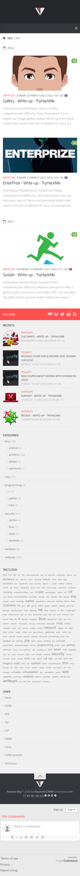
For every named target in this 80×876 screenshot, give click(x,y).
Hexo (8, 697)
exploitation (40, 601)
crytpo (59, 592)
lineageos (33, 619)
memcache (23, 623)
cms (38, 587)
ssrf (66, 658)
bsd (15, 583)
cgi (11, 587)
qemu (15, 649)
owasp (19, 636)
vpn (41, 672)
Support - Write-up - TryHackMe (41, 396)
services (6, 658)
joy (54, 614)
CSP (9, 575)
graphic (54, 605)
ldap (11, 619)
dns (48, 596)
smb (27, 658)
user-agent (57, 667)
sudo (17, 663)
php (27, 640)
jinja (45, 614)
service (69, 654)
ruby (11, 505)
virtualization (30, 672)
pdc (67, 636)
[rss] (74, 315)
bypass (46, 583)
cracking (7, 592)
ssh (60, 658)
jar (26, 614)
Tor (7, 722)
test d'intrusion (55, 663)
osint (64, 632)
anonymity (61, 575)
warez (58, 672)
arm (17, 579)
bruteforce (8, 583)
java (30, 614)
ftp (18, 605)
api (75, 575)
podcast (61, 641)
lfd (16, 619)
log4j (60, 619)
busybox (37, 583)
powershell (8, 645)
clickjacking (24, 587)
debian (13, 461)
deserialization (21, 596)
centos (13, 520)
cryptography (50, 592)
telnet (44, 663)
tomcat (6, 667)
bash (54, 579)
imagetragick (70, 610)
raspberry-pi (42, 649)
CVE (14, 575)
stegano (7, 663)
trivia (21, 667)
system (36, 663)
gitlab (40, 605)
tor (11, 667)
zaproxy (46, 681)
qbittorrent (7, 649)
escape (6, 601)
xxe (28, 681)
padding (34, 636)
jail (22, 614)
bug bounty (23, 583)
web (65, 671)
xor (20, 681)
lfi (19, 619)
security (26, 352)
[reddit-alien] (68, 315)
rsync (14, 654)
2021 (10, 221)
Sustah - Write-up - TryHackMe (29, 274)
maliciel (6, 623)
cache (54, 583)
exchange (20, 601)
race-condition (24, 649)
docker (54, 596)
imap (5, 614)
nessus (25, 628)
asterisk (23, 579)
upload (41, 667)
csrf (65, 592)
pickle (33, 640)
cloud (32, 587)
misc (8, 477)
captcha (69, 583)
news (12, 533)
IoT (19, 575)
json (59, 614)
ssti (70, 658)
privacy (33, 645)
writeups (9, 95)
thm (65, 663)
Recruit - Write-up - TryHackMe (40, 415)
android (13, 448)
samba (39, 654)
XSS (23, 575)
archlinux (14, 454)
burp (31, 583)
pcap (62, 636)
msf (19, 628)
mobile (67, 623)
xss (24, 681)
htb (40, 609)
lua (65, 619)
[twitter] (62, 315)
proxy (57, 645)
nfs (66, 628)
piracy (39, 640)
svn (28, 663)
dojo (60, 596)
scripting (46, 654)
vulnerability (49, 672)
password (43, 636)
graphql (62, 605)
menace (32, 623)
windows (14, 540)
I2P (7, 730)
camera (61, 583)
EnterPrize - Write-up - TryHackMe (31, 183)
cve (4, 596)
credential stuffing (21, 592)
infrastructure (13, 614)
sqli (50, 658)
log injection (52, 619)
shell (13, 658)
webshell (7, 676)
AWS (5, 575)
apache (69, 575)
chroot (16, 587)
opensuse (15, 468)
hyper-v (53, 610)
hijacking (33, 610)
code (43, 587)
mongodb (6, 628)
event (12, 601)
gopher (47, 605)
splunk (39, 658)
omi (30, 632)
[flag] (50, 315)
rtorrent (20, 654)
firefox (66, 601)
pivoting (47, 640)
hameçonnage (16, 610)
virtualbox (16, 672)
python (13, 498)
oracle (58, 632)
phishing (19, 640)
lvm (69, 619)
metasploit (50, 623)
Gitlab (8, 738)
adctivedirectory (32, 574)
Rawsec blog (14, 791)
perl (13, 640)
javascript (37, 614)
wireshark (46, 676)
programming (13, 485)
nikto (5, 632)
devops (42, 596)
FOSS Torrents (13, 755)
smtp (33, 658)
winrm (38, 676)
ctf (70, 592)
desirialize (33, 596)
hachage (6, 610)
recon (57, 649)
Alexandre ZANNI (43, 791)
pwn (63, 645)
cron (32, 592)
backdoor (38, 579)
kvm (72, 614)
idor (62, 610)
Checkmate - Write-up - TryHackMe (42, 336)
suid (23, 663)
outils (5, 636)
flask (73, 601)
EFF (7, 714)
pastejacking (54, 636)
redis (65, 649)
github (34, 605)
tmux (72, 663)
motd (14, 628)
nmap (11, 632)
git (28, 605)
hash (26, 610)
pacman (26, 636)
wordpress (65, 676)
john (50, 614)
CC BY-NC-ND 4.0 (33, 796)
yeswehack (36, 681)
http (46, 610)
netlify (39, 628)
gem (23, 605)
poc (53, 640)
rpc (9, 654)
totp (16, 667)
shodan (20, 658)
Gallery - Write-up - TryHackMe (28, 100)
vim (64, 667)
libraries (25, 619)
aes (42, 575)
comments (62, 587)
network (50, 627)
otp (69, 632)
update (34, 667)
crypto (39, 591)
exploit (29, 600)
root (4, 654)
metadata (41, 623)
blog (65, 579)
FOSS (8, 705)
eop (73, 596)
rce (50, 649)
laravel (5, 619)
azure (30, 579)
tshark (27, 667)
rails (33, 649)
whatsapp (17, 676)
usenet (48, 667)
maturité (13, 623)
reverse (72, 649)
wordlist (55, 676)
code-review (52, 587)
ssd (55, 658)
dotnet (66, 596)
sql (45, 658)
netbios (33, 628)
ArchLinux (11, 763)
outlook (12, 636)
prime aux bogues (22, 645)
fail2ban (59, 601)
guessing (70, 605)
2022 (10, 48)
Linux (8, 747)
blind (60, 579)
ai (45, 574)
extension (51, 601)
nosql (24, 632)
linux (7, 441)
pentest (6, 641)
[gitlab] (56, 315)
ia (58, 610)
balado (46, 579)
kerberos (65, 614)
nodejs (18, 632)
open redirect (38, 632)
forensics (9, 605)
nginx (71, 628)
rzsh (33, 654)
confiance (72, 587)
